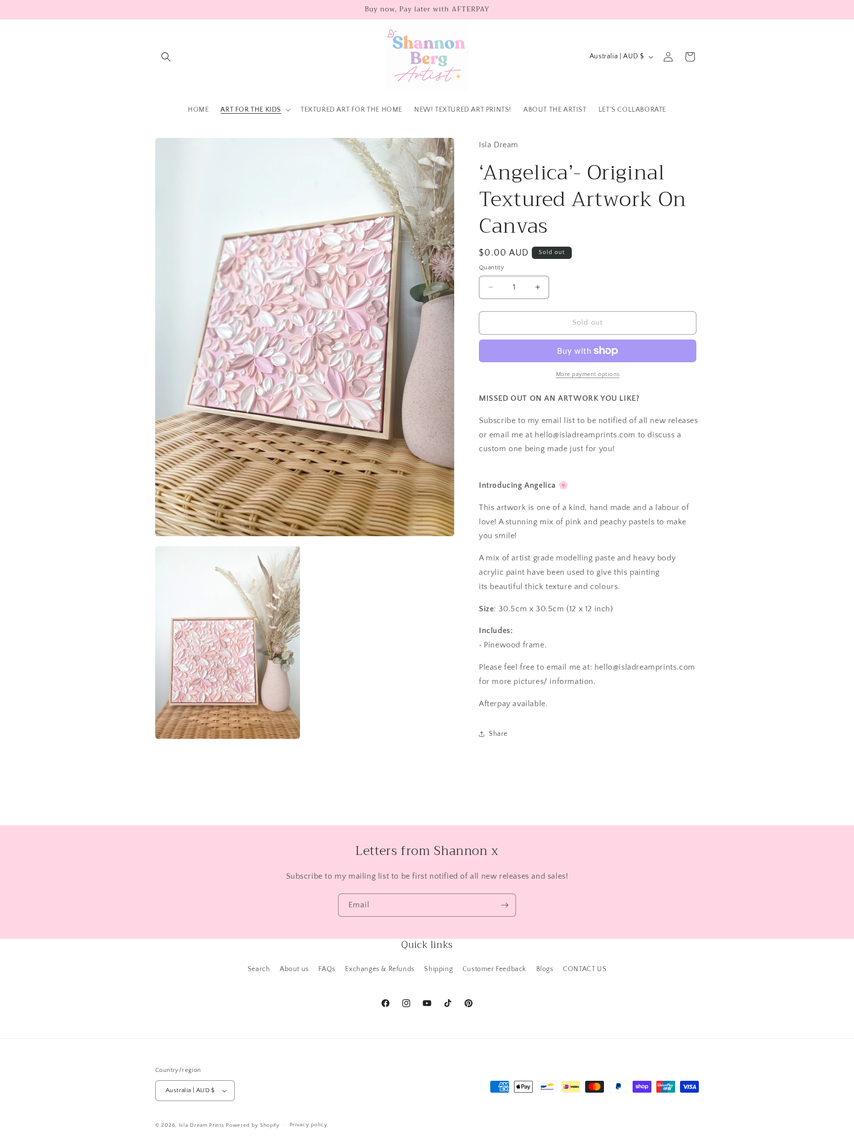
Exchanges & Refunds (379, 969)
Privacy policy (309, 1125)
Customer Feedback (494, 969)
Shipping (438, 969)
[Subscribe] (504, 905)
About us (294, 969)
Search (259, 969)
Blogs (545, 969)
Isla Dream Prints (201, 1125)
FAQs (326, 969)
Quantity (491, 267)
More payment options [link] (588, 374)
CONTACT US (584, 969)
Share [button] (498, 734)
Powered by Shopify (253, 1125)
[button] (166, 57)
